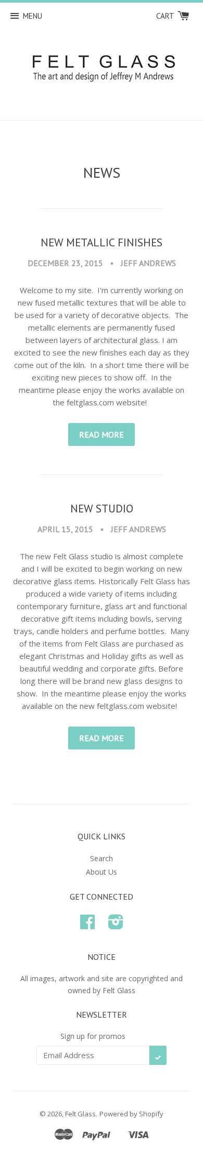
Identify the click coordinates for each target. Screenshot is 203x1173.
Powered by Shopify (131, 1113)
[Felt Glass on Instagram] (116, 925)
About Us (101, 872)
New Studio (101, 508)
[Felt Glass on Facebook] (87, 925)
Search (101, 858)
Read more (101, 434)
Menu (32, 16)
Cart (166, 16)
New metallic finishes (101, 242)
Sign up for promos (92, 1036)
